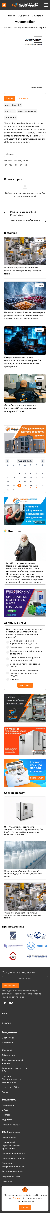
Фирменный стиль (11, 1176)
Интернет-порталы (11, 1124)
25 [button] (19, 485)
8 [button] (42, 473)
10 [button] (14, 477)
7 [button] (36, 473)
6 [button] (30, 473)
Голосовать (25, 685)
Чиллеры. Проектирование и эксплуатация (11, 1079)
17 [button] (14, 481)
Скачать (23, 98)
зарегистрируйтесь (28, 193)
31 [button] (14, 490)
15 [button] (42, 477)
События (6, 1023)
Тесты (5, 1092)
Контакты (7, 1181)
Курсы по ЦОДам (10, 1087)
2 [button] (7, 473)
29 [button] (42, 485)
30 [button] (8, 490)
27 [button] (31, 485)
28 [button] (36, 485)
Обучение (7, 1050)
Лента (5, 1013)
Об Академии (9, 1137)
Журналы (7, 1119)
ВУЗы (5, 1110)
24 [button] (14, 485)
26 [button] (25, 485)
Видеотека (7, 1042)
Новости (39, 240)
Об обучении (8, 1055)
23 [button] (8, 485)
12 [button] (25, 477)
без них (16, 1198)
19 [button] (25, 481)
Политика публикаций (13, 1158)
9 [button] (7, 477)
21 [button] (36, 481)
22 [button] (42, 481)
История (39, 285)
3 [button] (13, 473)
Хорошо (25, 1207)
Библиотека (37, 15)
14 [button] (36, 477)
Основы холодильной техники (12, 1061)
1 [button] (42, 469)
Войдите (9, 193)
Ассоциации (8, 1105)
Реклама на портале (12, 1171)
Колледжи (7, 1114)
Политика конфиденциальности (13, 1165)
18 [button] (19, 481)
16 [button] (8, 481)
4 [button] (19, 473)
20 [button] (31, 481)
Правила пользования (13, 1153)
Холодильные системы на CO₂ (15, 1069)
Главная (11, 15)
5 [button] (25, 473)
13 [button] (31, 477)
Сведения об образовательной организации (11, 1145)
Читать (9, 98)
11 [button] (19, 477)
